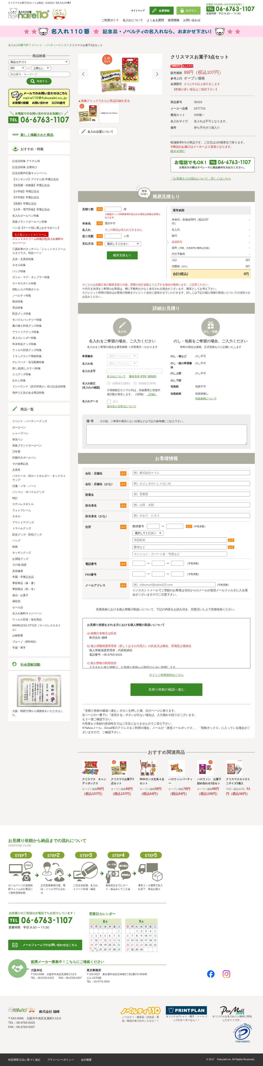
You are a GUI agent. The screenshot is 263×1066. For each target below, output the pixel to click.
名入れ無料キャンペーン (27, 613)
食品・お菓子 (20, 595)
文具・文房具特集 (23, 259)
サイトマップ (138, 10)
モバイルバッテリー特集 (27, 319)
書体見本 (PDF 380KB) (142, 376)
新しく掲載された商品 (37, 135)
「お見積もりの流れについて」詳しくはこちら (201, 178)
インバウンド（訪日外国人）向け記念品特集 (39, 386)
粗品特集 (17, 301)
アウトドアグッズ (23, 522)
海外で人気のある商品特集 (28, 392)
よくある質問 (155, 20)
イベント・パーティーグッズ (49, 45)
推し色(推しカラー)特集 (26, 368)
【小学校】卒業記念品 (25, 191)
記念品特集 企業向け (24, 167)
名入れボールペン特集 (25, 215)
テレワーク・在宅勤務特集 (28, 362)
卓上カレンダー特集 (24, 337)
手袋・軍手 (19, 647)
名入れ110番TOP (18, 45)
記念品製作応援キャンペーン (29, 173)
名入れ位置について (100, 131)
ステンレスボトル (23, 504)
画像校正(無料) (121, 383)
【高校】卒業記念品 (24, 203)
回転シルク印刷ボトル (25, 289)
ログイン (191, 10)
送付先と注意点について (121, 406)
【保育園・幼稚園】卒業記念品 (31, 185)
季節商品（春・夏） (24, 583)
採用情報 (173, 20)
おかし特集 (19, 380)
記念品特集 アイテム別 (26, 161)
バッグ (16, 540)
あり (115, 401)
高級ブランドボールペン (27, 445)
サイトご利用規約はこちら (166, 675)
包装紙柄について (206, 398)
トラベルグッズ (21, 528)
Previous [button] (83, 74)
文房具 (16, 469)
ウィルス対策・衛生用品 (27, 619)
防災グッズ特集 (21, 313)
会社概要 (86, 1059)
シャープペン (20, 433)
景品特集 (17, 307)
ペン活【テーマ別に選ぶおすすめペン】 (36, 227)
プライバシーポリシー (60, 1059)
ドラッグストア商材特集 (27, 356)
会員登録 (164, 10)
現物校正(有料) (147, 383)
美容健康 (17, 570)
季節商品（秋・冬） (24, 589)
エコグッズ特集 (21, 374)
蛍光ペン (17, 439)
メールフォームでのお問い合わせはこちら (50, 944)
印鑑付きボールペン (24, 457)
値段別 (16, 601)
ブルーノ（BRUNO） (25, 641)
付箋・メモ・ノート (24, 486)
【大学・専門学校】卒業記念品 (31, 209)
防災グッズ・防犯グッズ (27, 534)
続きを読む (178, 151)
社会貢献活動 (30, 664)
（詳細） (151, 394)
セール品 (17, 607)
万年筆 (16, 451)
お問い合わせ (192, 20)
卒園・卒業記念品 (23, 576)
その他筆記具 (20, 463)
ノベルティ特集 (21, 295)
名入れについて (133, 20)
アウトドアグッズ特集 (25, 331)
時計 (15, 498)
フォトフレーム (21, 510)
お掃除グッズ (20, 558)
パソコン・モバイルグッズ (28, 492)
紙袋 (15, 546)
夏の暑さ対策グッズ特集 (27, 325)
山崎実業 (17, 635)
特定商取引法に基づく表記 (24, 1059)
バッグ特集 (19, 271)
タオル (16, 516)
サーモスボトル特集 (24, 283)
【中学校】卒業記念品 (25, 197)
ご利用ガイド (110, 20)
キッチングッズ (21, 552)
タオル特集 (19, 265)
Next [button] (157, 74)
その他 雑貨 (19, 564)
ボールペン (19, 427)
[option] (120, 74)
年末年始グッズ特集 (24, 344)
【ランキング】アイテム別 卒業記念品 (35, 179)
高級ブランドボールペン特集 (29, 221)
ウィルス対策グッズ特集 (27, 350)
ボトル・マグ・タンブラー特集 (31, 277)
